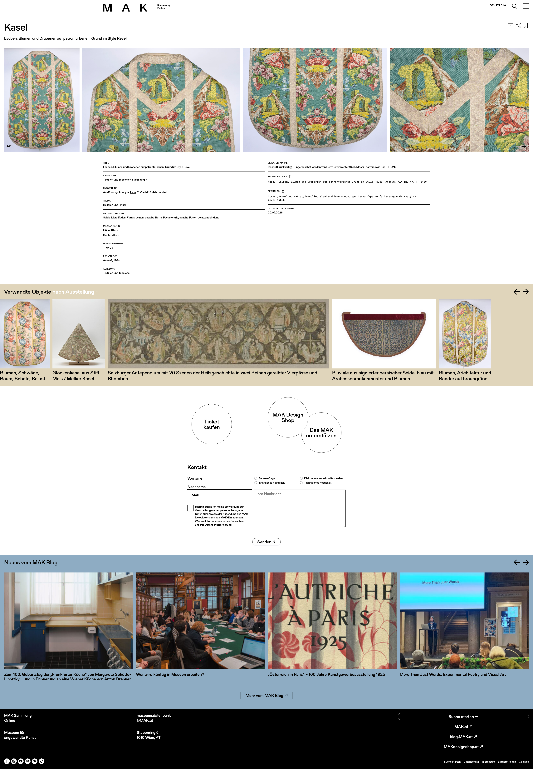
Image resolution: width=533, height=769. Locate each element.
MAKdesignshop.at (461, 746)
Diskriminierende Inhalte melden (323, 478)
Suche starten (461, 716)
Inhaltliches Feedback (271, 482)
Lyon (133, 192)
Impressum (488, 762)
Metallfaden (118, 217)
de (492, 5)
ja (504, 5)
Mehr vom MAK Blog (264, 695)
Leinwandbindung (208, 217)
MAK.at (461, 726)
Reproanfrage (266, 478)
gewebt (149, 217)
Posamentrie (170, 217)
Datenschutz (471, 762)
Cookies (524, 762)
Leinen (140, 217)
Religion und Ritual (114, 205)
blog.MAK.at (461, 736)
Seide (106, 217)
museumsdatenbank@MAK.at (154, 718)
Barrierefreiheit (507, 762)
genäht (183, 217)
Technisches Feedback (317, 482)
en (498, 5)
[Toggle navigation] (526, 6)
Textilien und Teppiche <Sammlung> (125, 179)
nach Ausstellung (73, 291)
